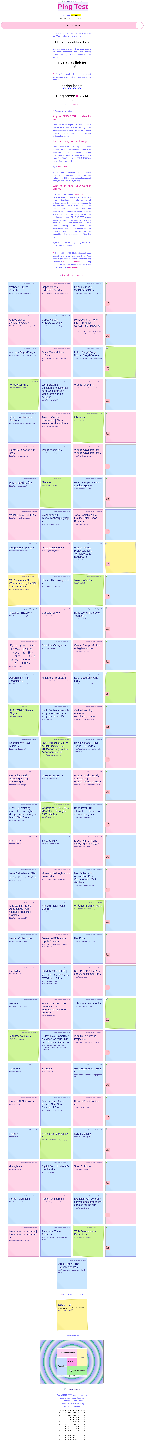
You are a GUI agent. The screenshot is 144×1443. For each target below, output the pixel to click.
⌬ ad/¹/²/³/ (107, 303)
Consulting (62, 1366)
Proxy (81, 1357)
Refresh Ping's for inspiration (73, 275)
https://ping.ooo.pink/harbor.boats (72, 42)
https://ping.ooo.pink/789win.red (69, 1310)
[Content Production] (72, 1389)
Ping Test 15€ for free (76, 1370)
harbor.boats (72, 86)
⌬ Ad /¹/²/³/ (72, 1376)
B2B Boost (72, 1361)
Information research (67, 1352)
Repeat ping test (73, 104)
